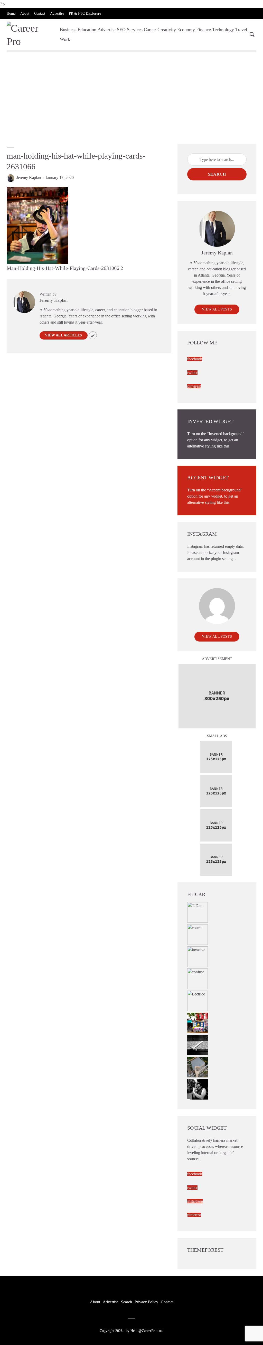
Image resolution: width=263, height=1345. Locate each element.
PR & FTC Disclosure (85, 13)
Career (150, 29)
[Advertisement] (131, 97)
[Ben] (197, 1088)
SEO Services (130, 29)
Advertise (57, 13)
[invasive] (197, 956)
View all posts (217, 309)
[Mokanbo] (197, 1044)
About (24, 13)
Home (11, 13)
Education (87, 29)
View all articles (63, 335)
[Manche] (197, 1066)
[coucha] (197, 934)
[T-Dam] (197, 912)
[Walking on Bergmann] (197, 1022)
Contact (39, 13)
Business (68, 29)
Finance (203, 29)
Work (65, 39)
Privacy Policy (146, 1302)
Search (217, 174)
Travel (241, 29)
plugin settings (223, 558)
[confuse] (197, 978)
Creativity (166, 29)
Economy (186, 29)
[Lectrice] (197, 1000)
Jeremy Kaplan (28, 177)
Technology (223, 29)
